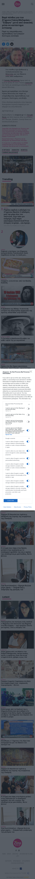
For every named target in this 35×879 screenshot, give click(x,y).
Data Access (17, 507)
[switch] (28, 409)
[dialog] (17, 439)
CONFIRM (10, 500)
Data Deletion (7, 507)
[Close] (31, 372)
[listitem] (17, 404)
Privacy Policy (28, 507)
